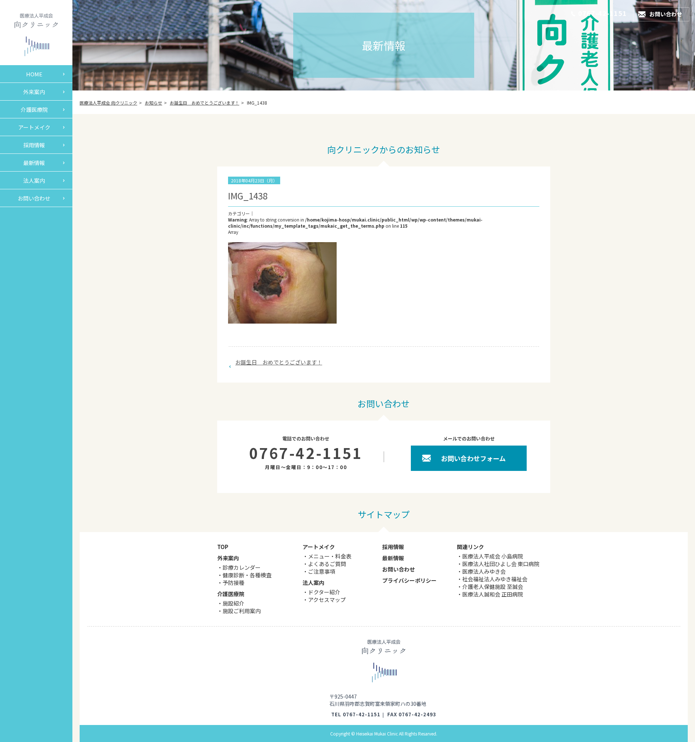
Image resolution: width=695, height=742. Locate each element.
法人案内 (34, 180)
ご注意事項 (321, 571)
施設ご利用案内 (242, 611)
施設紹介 (233, 603)
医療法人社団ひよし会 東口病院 (500, 564)
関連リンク (470, 547)
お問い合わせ (34, 198)
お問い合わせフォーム (473, 458)
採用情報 (34, 145)
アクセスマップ (327, 599)
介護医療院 (34, 109)
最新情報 (34, 162)
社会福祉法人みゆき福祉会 (494, 579)
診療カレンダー (242, 567)
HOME (34, 74)
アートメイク (34, 127)
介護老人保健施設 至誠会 (492, 586)
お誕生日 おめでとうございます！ (278, 362)
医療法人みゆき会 (484, 571)
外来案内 (34, 92)
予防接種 (233, 582)
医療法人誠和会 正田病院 (492, 594)
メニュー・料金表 (329, 556)
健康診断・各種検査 (247, 575)
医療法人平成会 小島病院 (492, 556)
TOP (222, 547)
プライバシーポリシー (409, 580)
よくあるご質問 (327, 564)
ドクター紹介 (324, 592)
